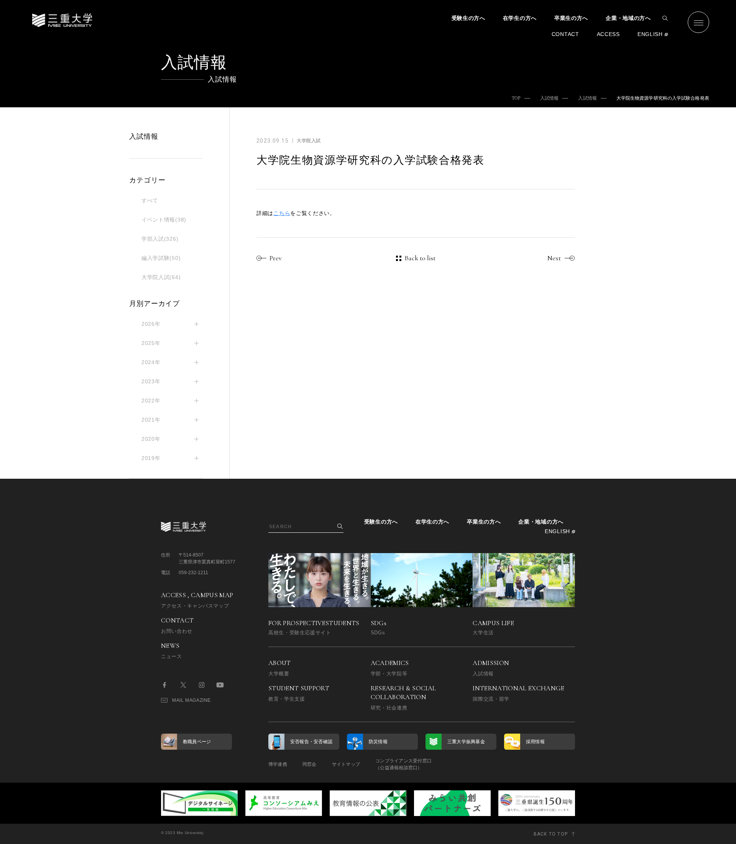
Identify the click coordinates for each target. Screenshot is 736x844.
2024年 (151, 362)
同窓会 (309, 764)
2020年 (151, 439)
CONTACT (565, 34)
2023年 (151, 381)
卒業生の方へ (571, 18)
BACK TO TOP (551, 834)
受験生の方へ (468, 18)
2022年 (151, 400)
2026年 (151, 324)
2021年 (151, 420)
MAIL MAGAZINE (191, 700)
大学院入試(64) (161, 277)
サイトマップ (346, 764)
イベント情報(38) (163, 220)
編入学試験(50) (161, 258)
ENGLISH (650, 34)
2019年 (151, 458)
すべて (149, 200)
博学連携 (277, 764)
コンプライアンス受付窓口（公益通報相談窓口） (403, 764)
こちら (281, 213)
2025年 (151, 343)
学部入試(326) (159, 239)
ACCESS (608, 34)
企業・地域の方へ (628, 18)
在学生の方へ (520, 18)
